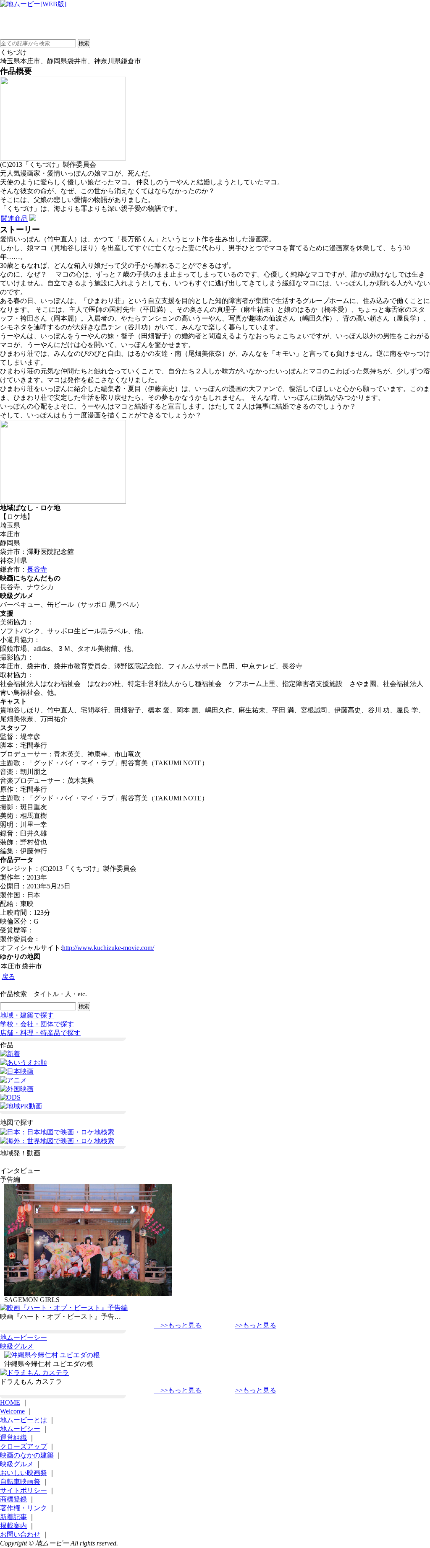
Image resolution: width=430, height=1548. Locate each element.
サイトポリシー (23, 1490)
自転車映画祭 (20, 1481)
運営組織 (13, 1437)
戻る (8, 976)
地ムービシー (20, 1428)
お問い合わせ (20, 1534)
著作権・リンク (23, 1508)
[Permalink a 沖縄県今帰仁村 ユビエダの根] (52, 1355)
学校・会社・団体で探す (37, 1024)
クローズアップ (23, 1446)
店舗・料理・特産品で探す (40, 1032)
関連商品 (14, 218)
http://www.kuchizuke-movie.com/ (108, 947)
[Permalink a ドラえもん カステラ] (34, 1372)
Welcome (12, 1411)
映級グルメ (17, 1346)
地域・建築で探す (27, 1015)
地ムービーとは (23, 1420)
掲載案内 (13, 1525)
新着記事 (13, 1516)
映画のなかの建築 (27, 1455)
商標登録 (13, 1499)
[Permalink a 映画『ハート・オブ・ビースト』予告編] (64, 1307)
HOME (10, 1402)
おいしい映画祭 (23, 1472)
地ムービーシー (23, 1337)
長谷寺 (37, 569)
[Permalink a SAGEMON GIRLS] (88, 1293)
